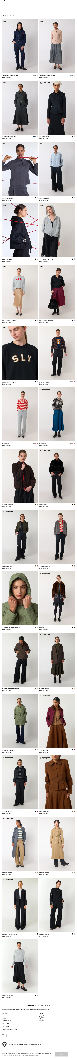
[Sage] (37, 688)
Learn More (35, 1055)
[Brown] (74, 504)
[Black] (35, 197)
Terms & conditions (10, 1029)
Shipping (6, 1024)
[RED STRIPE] (72, 381)
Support (6, 1014)
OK (61, 1054)
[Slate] (74, 136)
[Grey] (37, 504)
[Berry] (37, 811)
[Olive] (72, 811)
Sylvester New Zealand (21, 1044)
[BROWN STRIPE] (34, 443)
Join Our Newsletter (38, 1005)
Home (4, 15)
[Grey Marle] (74, 320)
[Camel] (37, 872)
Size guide (7, 1021)
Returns (6, 1026)
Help (4, 1018)
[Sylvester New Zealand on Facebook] (6, 1035)
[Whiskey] (37, 565)
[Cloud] (37, 259)
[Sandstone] (37, 75)
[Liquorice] (35, 75)
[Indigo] (71, 75)
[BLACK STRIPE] (74, 381)
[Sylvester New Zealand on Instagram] (3, 1035)
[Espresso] (35, 627)
